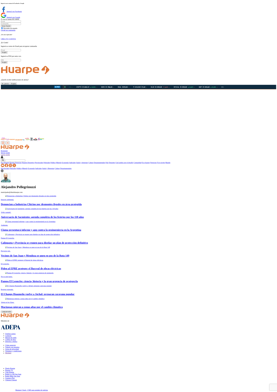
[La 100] (31, 140)
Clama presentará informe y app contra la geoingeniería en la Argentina (41, 229)
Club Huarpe (9, 372)
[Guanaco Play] (41, 140)
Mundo (167, 163)
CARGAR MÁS (6, 312)
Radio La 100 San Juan (13, 374)
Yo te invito (161, 163)
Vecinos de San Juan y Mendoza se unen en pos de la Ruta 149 (35, 255)
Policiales (47, 163)
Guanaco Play (10, 378)
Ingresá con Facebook (14, 11)
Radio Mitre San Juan (12, 376)
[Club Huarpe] (8, 140)
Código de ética (10, 340)
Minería (58, 163)
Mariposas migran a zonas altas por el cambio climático (32, 307)
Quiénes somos (10, 334)
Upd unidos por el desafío (124, 163)
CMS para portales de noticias (31, 390)
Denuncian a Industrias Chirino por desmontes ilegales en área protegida (41, 204)
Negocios (153, 163)
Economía (65, 163)
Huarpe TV (9, 370)
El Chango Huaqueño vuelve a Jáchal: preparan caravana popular (38, 294)
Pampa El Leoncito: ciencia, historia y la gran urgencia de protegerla (39, 281)
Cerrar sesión (5, 155)
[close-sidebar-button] (8, 143)
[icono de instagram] (11, 166)
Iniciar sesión (5, 153)
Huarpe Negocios (16, 163)
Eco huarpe (146, 163)
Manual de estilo (10, 338)
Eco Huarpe (5, 163)
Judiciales (72, 163)
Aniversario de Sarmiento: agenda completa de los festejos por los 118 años (42, 217)
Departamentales (99, 163)
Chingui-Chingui (11, 380)
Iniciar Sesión (6, 26)
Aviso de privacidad (12, 349)
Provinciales (39, 163)
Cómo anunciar (10, 345)
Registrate (4, 151)
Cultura (90, 163)
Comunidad (138, 163)
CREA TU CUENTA (8, 39)
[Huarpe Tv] (20, 140)
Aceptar (4, 52)
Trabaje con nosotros (12, 347)
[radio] (35, 140)
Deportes (112, 163)
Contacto (8, 336)
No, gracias (5, 83)
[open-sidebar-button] (3, 143)
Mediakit (8, 353)
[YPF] (57, 87)
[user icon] (2, 157)
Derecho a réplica (11, 341)
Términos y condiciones (13, 351)
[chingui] (27, 140)
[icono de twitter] (14, 166)
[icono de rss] (3, 166)
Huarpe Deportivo (28, 163)
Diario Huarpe (10, 368)
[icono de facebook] (7, 166)
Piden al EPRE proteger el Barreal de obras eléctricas (31, 268)
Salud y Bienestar (48, 168)
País (107, 163)
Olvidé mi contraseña (8, 30)
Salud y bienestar (82, 163)
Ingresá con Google (13, 17)
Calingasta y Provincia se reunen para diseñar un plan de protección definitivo (44, 242)
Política (53, 163)
